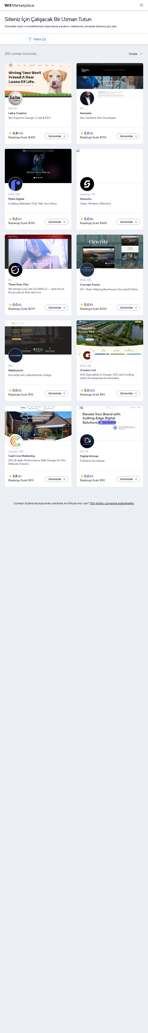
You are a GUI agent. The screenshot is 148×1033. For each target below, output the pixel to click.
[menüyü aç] (141, 5)
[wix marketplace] (19, 5)
